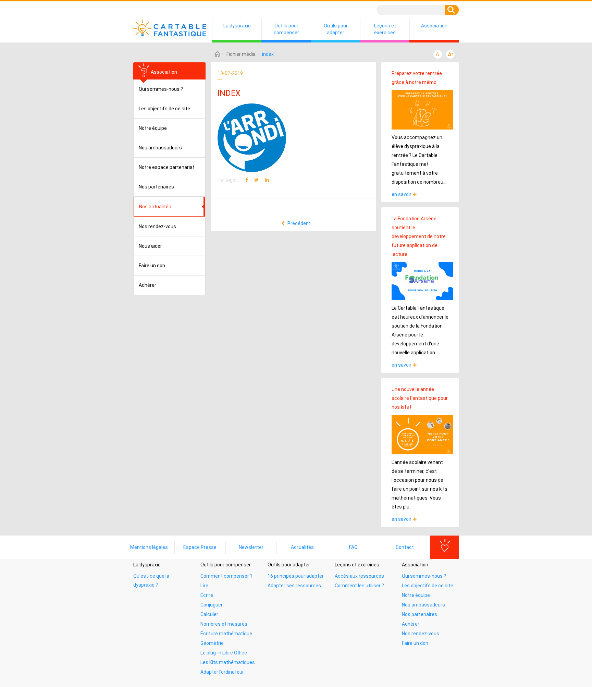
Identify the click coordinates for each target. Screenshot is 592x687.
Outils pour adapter (336, 29)
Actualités (302, 547)
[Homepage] (217, 54)
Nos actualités (155, 206)
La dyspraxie (237, 25)
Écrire (206, 595)
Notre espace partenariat (167, 167)
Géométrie (212, 643)
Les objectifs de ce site (164, 108)
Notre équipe (153, 128)
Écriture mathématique (226, 633)
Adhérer (147, 285)
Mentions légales (149, 547)
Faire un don (152, 265)
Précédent (298, 223)
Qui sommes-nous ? (161, 89)
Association (434, 25)
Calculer (209, 614)
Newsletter (251, 547)
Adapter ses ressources (294, 585)
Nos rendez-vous (157, 226)
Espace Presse (200, 547)
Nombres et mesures (223, 624)
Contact (405, 547)
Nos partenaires (156, 186)
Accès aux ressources (359, 576)
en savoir (401, 194)
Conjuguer (211, 605)
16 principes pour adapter (296, 576)
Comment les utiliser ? (359, 585)
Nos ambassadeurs (160, 147)
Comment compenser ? (226, 576)
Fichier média (241, 54)
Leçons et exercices (385, 29)
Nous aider (150, 246)
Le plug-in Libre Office (223, 652)
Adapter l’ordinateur (222, 672)
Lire (204, 585)
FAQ (353, 547)
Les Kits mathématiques (227, 662)
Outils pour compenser (286, 29)
